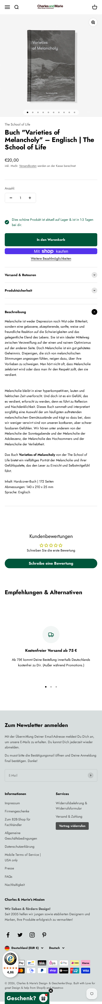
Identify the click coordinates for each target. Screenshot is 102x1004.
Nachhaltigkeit (15, 884)
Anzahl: (10, 188)
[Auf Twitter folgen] (20, 935)
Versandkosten (28, 166)
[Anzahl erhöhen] (30, 198)
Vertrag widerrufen (72, 826)
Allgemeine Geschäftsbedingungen (21, 836)
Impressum (12, 803)
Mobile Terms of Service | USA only (23, 857)
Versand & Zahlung (69, 816)
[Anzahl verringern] (11, 198)
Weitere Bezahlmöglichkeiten (51, 258)
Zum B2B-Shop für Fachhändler (17, 822)
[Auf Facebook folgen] (8, 935)
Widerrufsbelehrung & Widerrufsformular (71, 806)
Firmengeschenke (17, 811)
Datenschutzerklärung (19, 846)
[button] (27, 998)
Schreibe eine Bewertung (51, 563)
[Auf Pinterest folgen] (44, 935)
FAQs (8, 876)
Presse (9, 868)
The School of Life (17, 124)
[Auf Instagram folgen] (32, 935)
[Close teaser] (50, 990)
